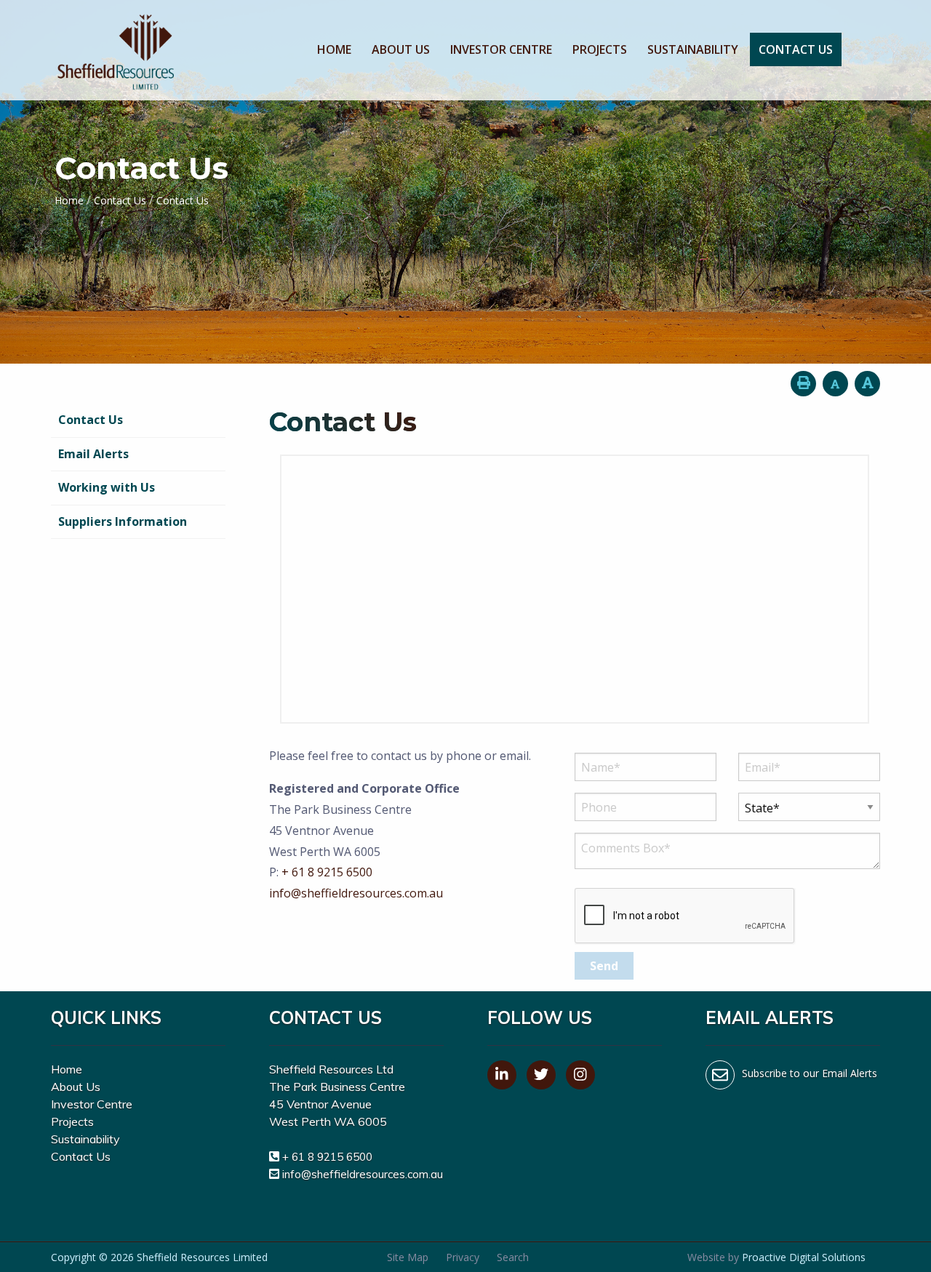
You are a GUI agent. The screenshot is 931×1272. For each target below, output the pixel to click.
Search (513, 1257)
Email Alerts (93, 454)
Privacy (462, 1257)
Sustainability (692, 49)
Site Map (407, 1257)
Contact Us (796, 49)
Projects (599, 49)
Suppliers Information (122, 521)
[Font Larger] (867, 383)
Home (334, 49)
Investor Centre (501, 49)
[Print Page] (803, 383)
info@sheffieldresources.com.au (356, 893)
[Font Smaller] (835, 383)
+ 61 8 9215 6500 (326, 872)
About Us (401, 49)
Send (604, 966)
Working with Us (106, 487)
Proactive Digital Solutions (804, 1257)
